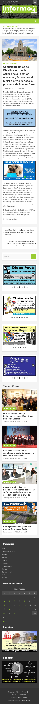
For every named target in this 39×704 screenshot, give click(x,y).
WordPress (26, 700)
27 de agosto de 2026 (10, 532)
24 (4, 613)
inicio (3, 549)
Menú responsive (35, 2)
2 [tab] (14, 287)
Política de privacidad (18, 695)
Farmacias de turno (8, 551)
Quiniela (4, 554)
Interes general (10, 63)
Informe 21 (22, 88)
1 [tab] (12, 287)
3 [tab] (17, 287)
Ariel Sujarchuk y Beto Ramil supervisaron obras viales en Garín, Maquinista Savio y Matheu (20, 232)
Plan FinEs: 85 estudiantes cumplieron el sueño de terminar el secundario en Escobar (18, 453)
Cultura (4, 569)
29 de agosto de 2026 (10, 421)
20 (19, 609)
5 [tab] (22, 287)
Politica (4, 560)
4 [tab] (19, 287)
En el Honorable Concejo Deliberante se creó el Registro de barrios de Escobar (18, 416)
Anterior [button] (6, 274)
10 (4, 605)
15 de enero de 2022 (10, 88)
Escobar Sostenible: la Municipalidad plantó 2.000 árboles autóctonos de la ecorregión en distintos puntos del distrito (19, 243)
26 (14, 613)
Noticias (4, 557)
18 (9, 609)
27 (19, 613)
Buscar (33, 256)
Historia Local (6, 572)
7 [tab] (27, 287)
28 (24, 613)
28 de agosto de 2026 (10, 458)
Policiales (5, 563)
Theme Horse (22, 698)
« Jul (3, 621)
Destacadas (6, 575)
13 (19, 605)
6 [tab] (24, 287)
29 (30, 613)
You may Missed (11, 386)
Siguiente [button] (33, 274)
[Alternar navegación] (4, 21)
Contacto (5, 578)
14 (24, 605)
